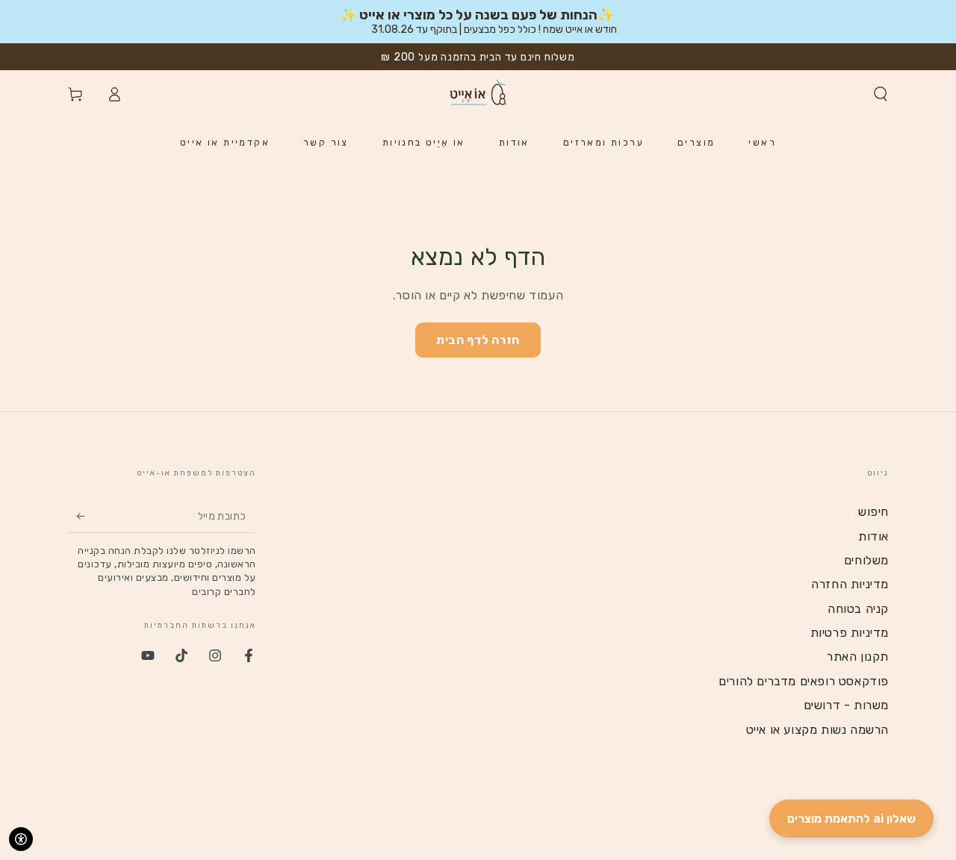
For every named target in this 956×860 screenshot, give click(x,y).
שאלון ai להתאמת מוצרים (851, 818)
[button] (880, 94)
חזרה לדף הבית (478, 340)
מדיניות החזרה (850, 584)
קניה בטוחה (858, 609)
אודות (873, 536)
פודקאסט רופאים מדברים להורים (803, 681)
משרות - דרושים (846, 705)
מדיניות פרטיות (849, 633)
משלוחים (866, 560)
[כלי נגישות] (21, 839)
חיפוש (873, 512)
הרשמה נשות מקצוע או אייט (817, 730)
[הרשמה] (75, 515)
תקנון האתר (858, 656)
